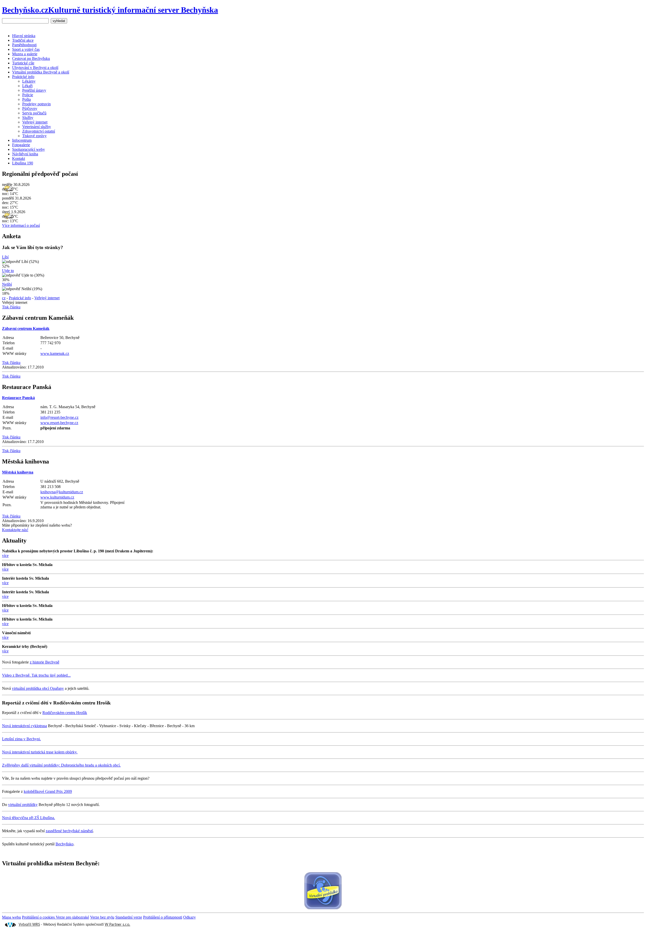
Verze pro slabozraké (72, 917)
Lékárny (29, 81)
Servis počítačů (34, 113)
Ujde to (8, 270)
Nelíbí (7, 284)
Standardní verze (128, 917)
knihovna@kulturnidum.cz (61, 492)
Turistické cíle (23, 63)
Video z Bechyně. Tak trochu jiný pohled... (36, 675)
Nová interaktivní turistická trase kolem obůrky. (39, 752)
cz (4, 298)
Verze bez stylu (102, 917)
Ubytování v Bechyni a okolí (35, 67)
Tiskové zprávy (34, 136)
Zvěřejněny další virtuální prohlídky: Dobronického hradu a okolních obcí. (61, 765)
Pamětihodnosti (24, 45)
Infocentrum (22, 140)
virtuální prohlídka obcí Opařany (38, 688)
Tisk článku (11, 307)
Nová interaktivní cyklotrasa (24, 726)
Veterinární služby (36, 127)
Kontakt (18, 158)
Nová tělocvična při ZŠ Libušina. (28, 818)
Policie (27, 95)
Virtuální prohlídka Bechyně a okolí (40, 72)
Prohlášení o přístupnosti (162, 917)
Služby (27, 117)
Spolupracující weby (28, 149)
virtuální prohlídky (23, 804)
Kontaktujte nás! (15, 530)
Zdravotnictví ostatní (38, 131)
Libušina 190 (22, 163)
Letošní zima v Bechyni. (21, 739)
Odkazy (189, 917)
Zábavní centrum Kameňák (25, 328)
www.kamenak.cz (54, 353)
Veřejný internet (34, 122)
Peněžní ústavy (34, 90)
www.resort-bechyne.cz (59, 423)
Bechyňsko (64, 844)
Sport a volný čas (26, 49)
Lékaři (27, 86)
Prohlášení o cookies (39, 917)
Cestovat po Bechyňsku (31, 58)
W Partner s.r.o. (117, 925)
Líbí (5, 257)
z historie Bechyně (44, 662)
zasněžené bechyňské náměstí (69, 831)
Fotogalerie (21, 145)
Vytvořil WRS (29, 925)
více (5, 555)
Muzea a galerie (24, 54)
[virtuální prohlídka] (323, 891)
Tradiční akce (23, 40)
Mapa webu (11, 917)
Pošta (26, 99)
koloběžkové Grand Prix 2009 (48, 791)
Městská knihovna (17, 472)
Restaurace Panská (18, 398)
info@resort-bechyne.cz (59, 417)
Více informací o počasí (21, 225)
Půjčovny (29, 108)
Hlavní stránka (23, 36)
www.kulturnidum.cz (57, 497)
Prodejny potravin (36, 104)
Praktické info (23, 77)
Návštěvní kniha (25, 154)
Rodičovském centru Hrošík (64, 712)
